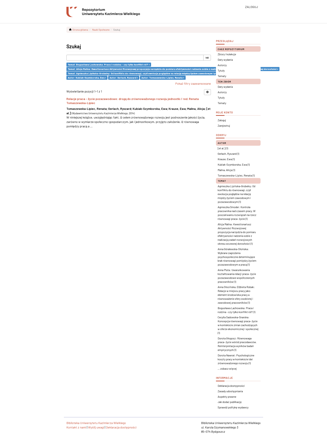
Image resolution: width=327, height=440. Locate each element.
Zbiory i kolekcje (227, 54)
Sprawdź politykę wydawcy (233, 407)
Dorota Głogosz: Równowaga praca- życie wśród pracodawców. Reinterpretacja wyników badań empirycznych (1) (237, 344)
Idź (207, 57)
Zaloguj (222, 120)
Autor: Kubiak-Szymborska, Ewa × (87, 77)
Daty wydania (225, 59)
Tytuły (221, 70)
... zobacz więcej (227, 368)
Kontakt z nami (76, 427)
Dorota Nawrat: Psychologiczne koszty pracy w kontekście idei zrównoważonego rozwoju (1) (236, 359)
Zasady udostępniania (230, 391)
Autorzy (222, 65)
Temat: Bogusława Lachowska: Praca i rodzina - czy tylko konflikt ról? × (109, 64)
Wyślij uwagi (96, 427)
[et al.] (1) (223, 148)
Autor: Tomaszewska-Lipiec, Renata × (162, 77)
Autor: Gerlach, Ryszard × (124, 77)
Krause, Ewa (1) (226, 159)
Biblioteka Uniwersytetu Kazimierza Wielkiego (96, 423)
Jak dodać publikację (230, 401)
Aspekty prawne (227, 396)
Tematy (222, 76)
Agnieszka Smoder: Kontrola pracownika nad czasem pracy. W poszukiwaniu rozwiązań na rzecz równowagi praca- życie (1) (237, 212)
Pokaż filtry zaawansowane (193, 83)
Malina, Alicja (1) (226, 170)
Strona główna (80, 29)
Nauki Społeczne (101, 29)
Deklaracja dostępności (231, 385)
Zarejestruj (224, 125)
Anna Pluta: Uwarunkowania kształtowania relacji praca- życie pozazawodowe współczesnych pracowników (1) (237, 275)
